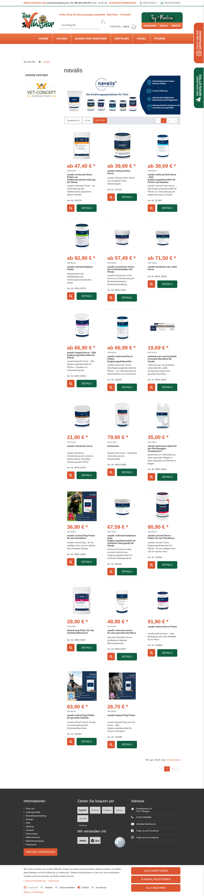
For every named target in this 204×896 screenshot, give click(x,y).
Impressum (31, 844)
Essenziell (33, 887)
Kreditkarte (107, 810)
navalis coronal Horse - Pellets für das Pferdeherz (161, 536)
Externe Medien (67, 887)
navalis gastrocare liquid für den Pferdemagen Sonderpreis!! (162, 448)
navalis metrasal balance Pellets (80, 268)
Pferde (159, 38)
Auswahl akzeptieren (156, 879)
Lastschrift (83, 818)
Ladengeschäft (33, 812)
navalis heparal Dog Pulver (121, 715)
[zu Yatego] (120, 842)
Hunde (43, 38)
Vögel (141, 38)
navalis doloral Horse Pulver (162, 626)
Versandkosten (173, 760)
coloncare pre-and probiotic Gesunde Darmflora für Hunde (162, 359)
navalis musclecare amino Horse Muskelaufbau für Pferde (120, 269)
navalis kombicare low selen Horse (162, 268)
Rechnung (95, 810)
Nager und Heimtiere (91, 38)
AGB (28, 823)
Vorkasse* (120, 810)
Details (87, 208)
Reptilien (122, 38)
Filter (101, 120)
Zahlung (30, 826)
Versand (30, 830)
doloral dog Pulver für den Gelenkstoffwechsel (80, 631)
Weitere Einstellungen (34, 892)
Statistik (48, 887)
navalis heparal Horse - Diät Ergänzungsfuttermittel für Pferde (81, 355)
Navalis (164, 26)
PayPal (85, 887)
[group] (122, 145)
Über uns (30, 808)
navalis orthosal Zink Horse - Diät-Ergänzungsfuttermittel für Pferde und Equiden (162, 178)
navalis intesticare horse (79, 446)
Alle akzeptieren (156, 870)
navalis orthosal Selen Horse (118, 172)
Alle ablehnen (156, 887)
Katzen (61, 38)
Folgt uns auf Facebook (147, 830)
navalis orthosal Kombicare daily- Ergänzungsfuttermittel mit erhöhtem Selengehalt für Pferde (121, 540)
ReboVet (176, 26)
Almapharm (149, 26)
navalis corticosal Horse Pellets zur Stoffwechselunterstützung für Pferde (81, 178)
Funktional (101, 887)
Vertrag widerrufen (40, 852)
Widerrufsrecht (33, 837)
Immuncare (113, 446)
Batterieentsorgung (35, 841)
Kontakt (29, 819)
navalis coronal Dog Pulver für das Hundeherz (81, 536)
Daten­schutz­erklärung (35, 881)
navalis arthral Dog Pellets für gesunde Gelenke (80, 716)
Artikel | (119, 26)
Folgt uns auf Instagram (147, 837)
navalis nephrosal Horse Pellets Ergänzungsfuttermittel (120, 359)
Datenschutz (32, 833)
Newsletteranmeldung (36, 816)
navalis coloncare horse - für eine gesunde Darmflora (121, 631)
